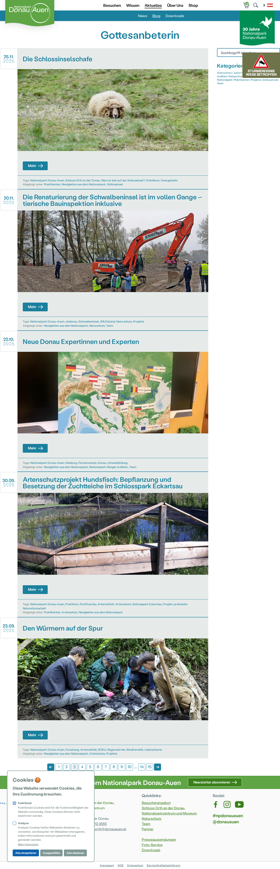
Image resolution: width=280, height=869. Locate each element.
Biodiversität (135, 749)
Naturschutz (124, 321)
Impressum (107, 865)
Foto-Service (152, 845)
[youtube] (239, 804)
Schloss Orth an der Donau (82, 180)
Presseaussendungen (159, 839)
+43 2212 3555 (96, 824)
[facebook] (216, 804)
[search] (256, 5)
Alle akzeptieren (25, 852)
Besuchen (112, 5)
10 (129, 766)
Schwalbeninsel (89, 321)
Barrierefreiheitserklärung (163, 865)
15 (150, 766)
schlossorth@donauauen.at (104, 829)
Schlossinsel (115, 184)
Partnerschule (87, 462)
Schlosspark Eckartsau (147, 604)
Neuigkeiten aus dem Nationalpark (84, 184)
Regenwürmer (116, 749)
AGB (120, 865)
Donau (102, 462)
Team (109, 325)
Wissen (132, 5)
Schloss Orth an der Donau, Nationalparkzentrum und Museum (169, 810)
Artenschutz (123, 604)
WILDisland (107, 321)
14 (142, 766)
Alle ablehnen (75, 852)
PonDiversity (88, 604)
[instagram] (227, 804)
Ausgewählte (51, 852)
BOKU (102, 749)
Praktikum (152, 180)
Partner (148, 829)
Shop (193, 5)
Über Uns (175, 5)
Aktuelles (153, 5)
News (142, 16)
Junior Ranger (241, 72)
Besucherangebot (156, 803)
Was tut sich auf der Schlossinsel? (123, 180)
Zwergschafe (169, 180)
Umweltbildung (118, 462)
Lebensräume (153, 749)
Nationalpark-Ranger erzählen (108, 466)
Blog (156, 16)
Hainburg (71, 462)
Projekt (168, 604)
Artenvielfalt (106, 604)
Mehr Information (28, 844)
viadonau (71, 321)
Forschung (72, 749)
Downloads (175, 16)
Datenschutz (135, 865)
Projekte (138, 321)
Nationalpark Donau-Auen (47, 180)
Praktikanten (52, 184)
